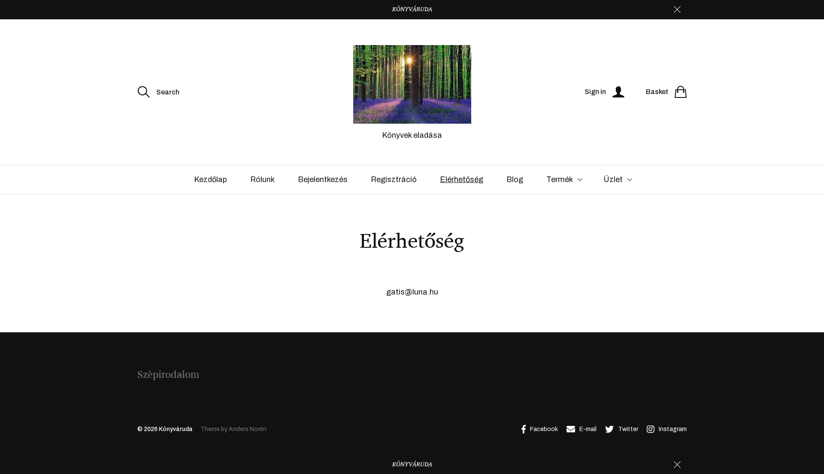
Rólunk (262, 179)
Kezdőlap (210, 179)
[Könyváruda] (412, 84)
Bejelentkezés (323, 179)
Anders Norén (248, 429)
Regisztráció (394, 179)
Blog (514, 179)
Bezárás (677, 9)
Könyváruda (176, 429)
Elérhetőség (461, 179)
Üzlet (613, 179)
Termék (559, 179)
